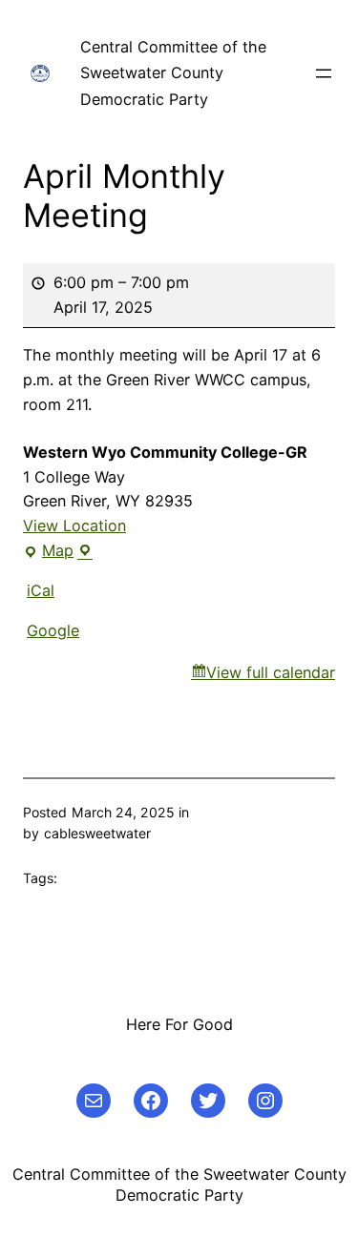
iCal (40, 590)
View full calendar (270, 672)
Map (58, 552)
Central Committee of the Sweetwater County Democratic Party (173, 73)
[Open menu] (323, 73)
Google (53, 630)
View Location (74, 525)
